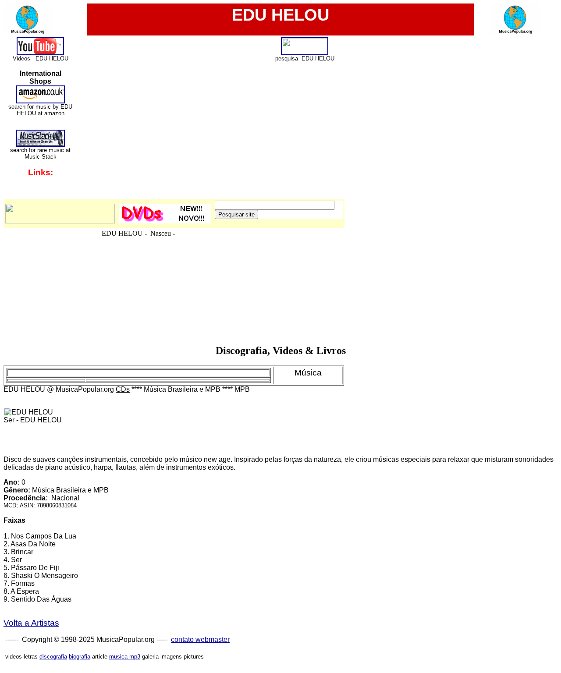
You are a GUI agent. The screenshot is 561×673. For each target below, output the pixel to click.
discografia (53, 656)
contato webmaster (200, 639)
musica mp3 (124, 656)
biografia (79, 656)
